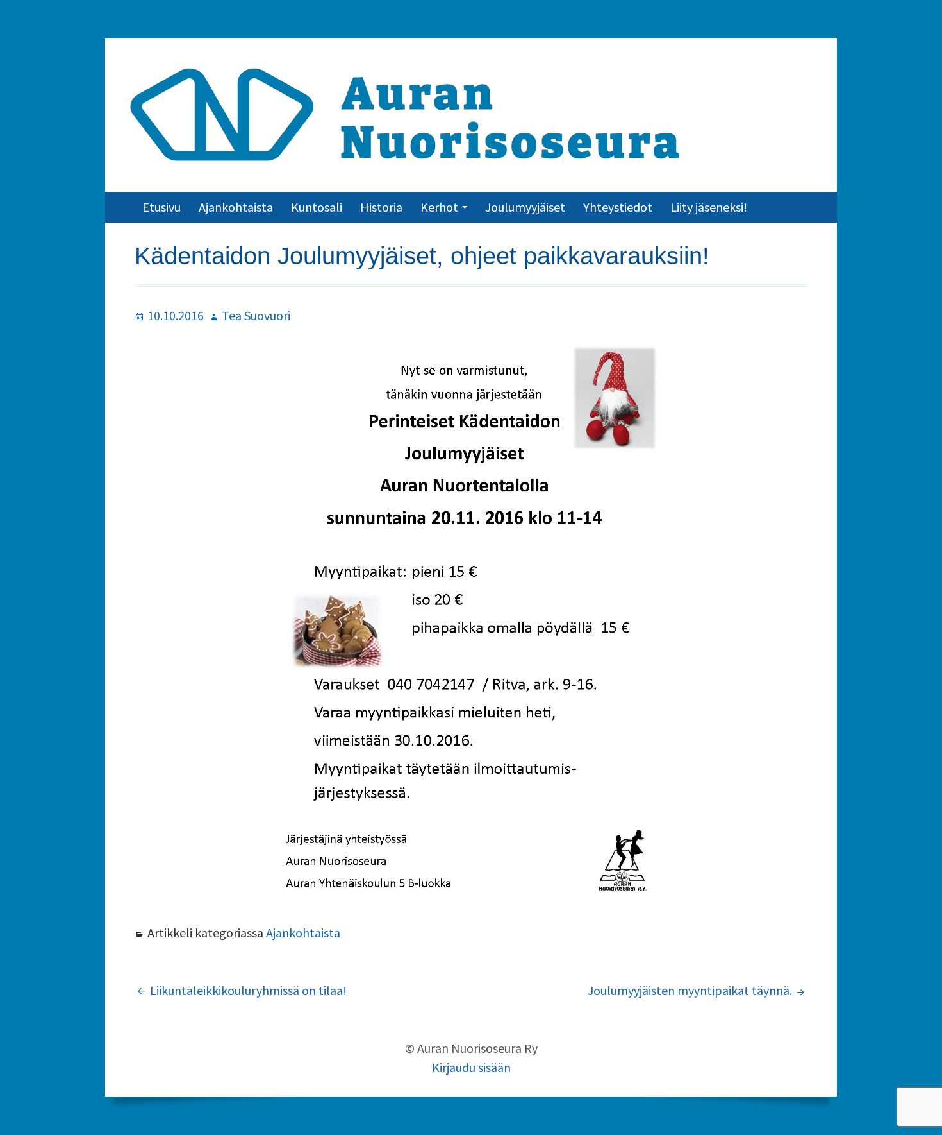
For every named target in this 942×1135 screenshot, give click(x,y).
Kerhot (439, 207)
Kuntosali (316, 207)
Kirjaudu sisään (471, 1067)
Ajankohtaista (236, 207)
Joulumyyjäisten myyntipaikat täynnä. (690, 990)
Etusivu (161, 207)
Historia (381, 207)
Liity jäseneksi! (708, 207)
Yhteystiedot (617, 207)
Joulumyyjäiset (525, 207)
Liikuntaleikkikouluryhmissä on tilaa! (248, 990)
